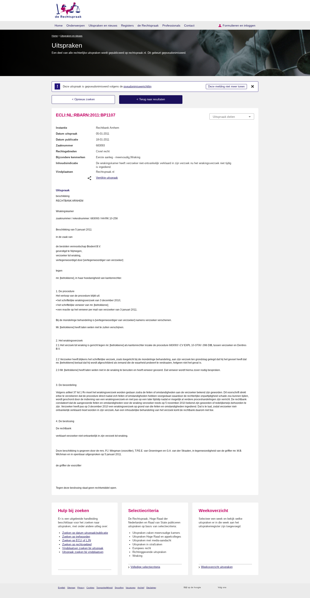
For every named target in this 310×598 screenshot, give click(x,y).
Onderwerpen (75, 25)
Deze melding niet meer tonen (226, 86)
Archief (140, 587)
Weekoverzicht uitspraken (217, 567)
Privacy (80, 587)
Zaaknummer (64, 145)
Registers (127, 25)
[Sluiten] (252, 86)
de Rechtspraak (148, 25)
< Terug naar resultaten (151, 99)
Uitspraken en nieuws (103, 25)
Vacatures (130, 587)
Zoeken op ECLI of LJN (76, 540)
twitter (230, 587)
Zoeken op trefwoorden (76, 536)
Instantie (61, 127)
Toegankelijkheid (104, 587)
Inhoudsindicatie (67, 163)
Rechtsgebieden (66, 151)
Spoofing (119, 587)
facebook (235, 587)
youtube (252, 587)
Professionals (171, 25)
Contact (189, 25)
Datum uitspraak (66, 133)
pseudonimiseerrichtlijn (137, 86)
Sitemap (71, 587)
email (210, 587)
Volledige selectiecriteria (145, 567)
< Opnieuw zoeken (83, 99)
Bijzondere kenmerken (70, 157)
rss (205, 587)
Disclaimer (151, 587)
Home (59, 25)
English (61, 587)
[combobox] (232, 116)
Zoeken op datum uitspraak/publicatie (85, 532)
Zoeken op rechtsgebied (77, 544)
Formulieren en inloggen (239, 25)
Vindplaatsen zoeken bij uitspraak (82, 548)
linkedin (246, 587)
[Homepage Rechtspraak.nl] (67, 9)
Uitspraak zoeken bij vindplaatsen (82, 552)
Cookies (90, 587)
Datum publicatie (67, 139)
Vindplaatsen (64, 171)
